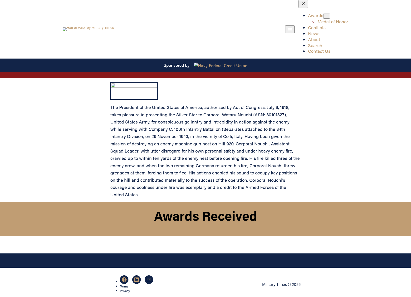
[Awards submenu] (326, 16)
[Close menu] (303, 4)
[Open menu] (290, 29)
